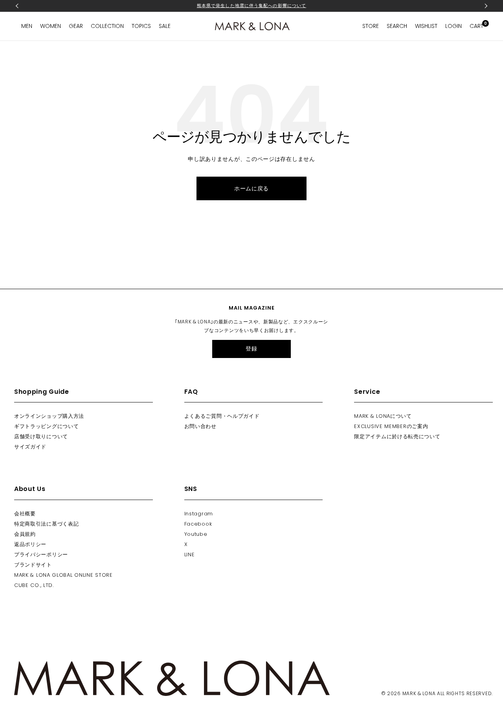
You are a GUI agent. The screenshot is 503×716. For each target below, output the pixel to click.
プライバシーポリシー (41, 554)
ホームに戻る (251, 188)
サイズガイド (30, 446)
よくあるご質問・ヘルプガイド (222, 416)
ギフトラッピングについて (46, 426)
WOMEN (50, 26)
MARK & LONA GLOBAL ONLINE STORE (63, 575)
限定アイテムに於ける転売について (397, 436)
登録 (251, 348)
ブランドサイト (33, 564)
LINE (189, 554)
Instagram (198, 513)
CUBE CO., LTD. (34, 585)
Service (367, 391)
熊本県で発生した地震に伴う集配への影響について (251, 5)
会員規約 (25, 534)
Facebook (198, 524)
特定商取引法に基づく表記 (46, 524)
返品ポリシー (30, 544)
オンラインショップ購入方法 (49, 416)
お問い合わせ (200, 426)
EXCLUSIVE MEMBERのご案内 (391, 426)
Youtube (195, 534)
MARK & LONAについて (383, 416)
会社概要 (25, 513)
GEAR (76, 26)
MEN (26, 26)
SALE (165, 26)
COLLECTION (107, 26)
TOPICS (141, 26)
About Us (30, 488)
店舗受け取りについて (41, 436)
